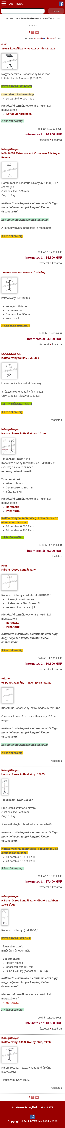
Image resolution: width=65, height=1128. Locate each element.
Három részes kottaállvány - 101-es (24, 433)
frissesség (38, 38)
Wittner (6, 678)
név (48, 38)
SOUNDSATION (11, 353)
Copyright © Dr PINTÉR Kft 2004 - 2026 (32, 1121)
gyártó (53, 38)
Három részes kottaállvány (18, 569)
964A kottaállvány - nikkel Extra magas (26, 682)
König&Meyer (10, 149)
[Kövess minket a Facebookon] (61, 3)
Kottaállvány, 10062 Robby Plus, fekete (26, 1042)
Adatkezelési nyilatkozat (27, 1107)
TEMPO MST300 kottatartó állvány (23, 272)
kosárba (57, 139)
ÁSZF (49, 1107)
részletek (44, 139)
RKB (4, 565)
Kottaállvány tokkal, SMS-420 (20, 357)
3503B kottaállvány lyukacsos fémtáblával (28, 48)
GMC (4, 44)
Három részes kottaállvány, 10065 (23, 774)
